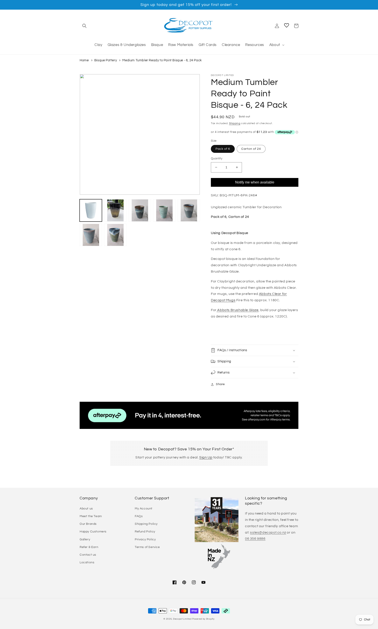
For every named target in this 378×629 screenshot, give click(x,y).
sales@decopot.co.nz (268, 532)
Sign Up (205, 457)
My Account (143, 508)
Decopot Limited (182, 619)
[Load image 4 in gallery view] (164, 210)
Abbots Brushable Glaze (238, 310)
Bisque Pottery (105, 60)
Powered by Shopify (203, 619)
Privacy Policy (145, 539)
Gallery (85, 539)
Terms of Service (147, 547)
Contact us (88, 554)
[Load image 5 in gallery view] (189, 210)
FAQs (139, 516)
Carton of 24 (251, 148)
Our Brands (88, 523)
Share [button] (220, 384)
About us (86, 508)
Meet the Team (91, 516)
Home (84, 60)
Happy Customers (93, 531)
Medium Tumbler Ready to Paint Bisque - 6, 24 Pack (162, 60)
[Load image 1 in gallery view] (91, 210)
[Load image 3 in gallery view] (140, 210)
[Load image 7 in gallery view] (115, 235)
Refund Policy (145, 531)
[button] (84, 26)
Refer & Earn (89, 547)
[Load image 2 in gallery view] (115, 210)
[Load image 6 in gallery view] (91, 235)
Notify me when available (254, 182)
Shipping (234, 123)
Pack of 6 (222, 148)
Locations (87, 562)
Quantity (216, 158)
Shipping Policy (146, 523)
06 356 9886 (255, 538)
